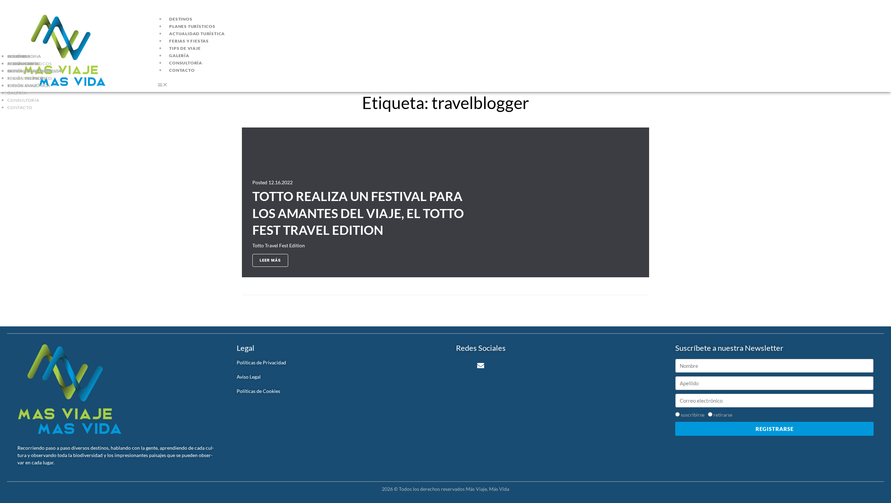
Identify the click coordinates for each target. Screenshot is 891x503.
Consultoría (23, 100)
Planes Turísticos (192, 26)
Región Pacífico (25, 78)
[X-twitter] (463, 366)
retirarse (722, 415)
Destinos (180, 19)
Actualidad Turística (197, 33)
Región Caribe (23, 63)
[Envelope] (481, 366)
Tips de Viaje (184, 48)
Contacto (19, 107)
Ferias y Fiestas (189, 41)
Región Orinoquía (28, 70)
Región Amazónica (28, 85)
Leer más (270, 260)
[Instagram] (498, 366)
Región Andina (24, 56)
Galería (17, 92)
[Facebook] (516, 366)
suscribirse (692, 415)
